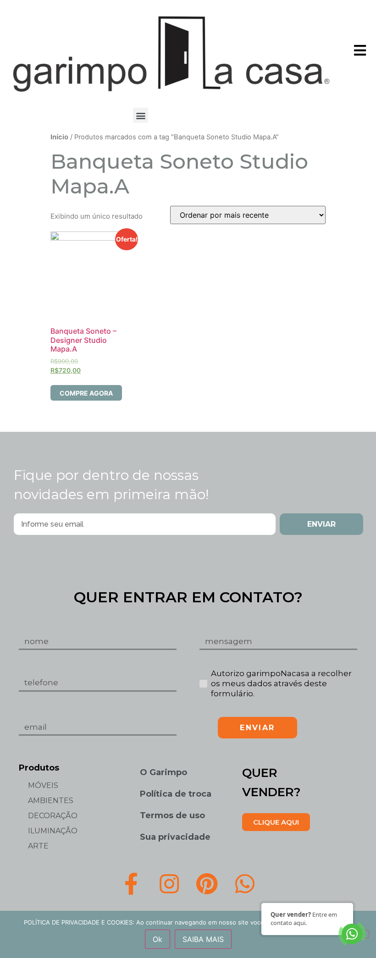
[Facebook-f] (131, 883)
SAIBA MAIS (203, 939)
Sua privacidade (175, 837)
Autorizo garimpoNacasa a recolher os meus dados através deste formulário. (281, 683)
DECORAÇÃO (52, 815)
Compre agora (86, 393)
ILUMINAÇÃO (52, 830)
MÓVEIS (43, 785)
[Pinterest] (207, 883)
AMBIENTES (50, 800)
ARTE (38, 846)
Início (59, 137)
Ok (157, 939)
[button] (140, 115)
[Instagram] (169, 883)
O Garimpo (163, 772)
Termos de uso (172, 815)
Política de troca (175, 794)
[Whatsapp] (245, 883)
